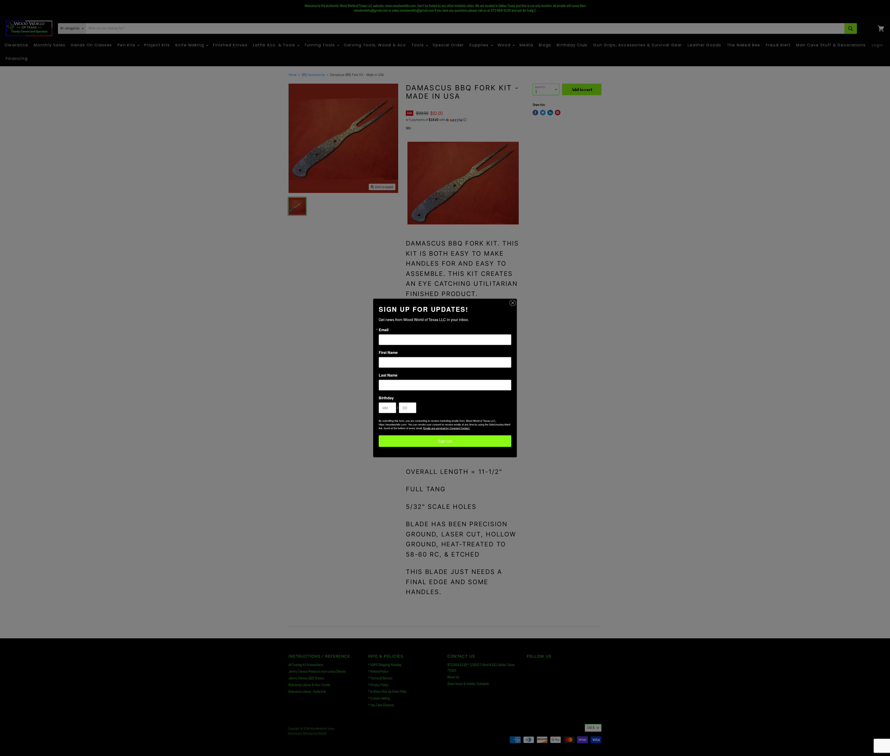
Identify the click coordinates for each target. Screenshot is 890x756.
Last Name (388, 375)
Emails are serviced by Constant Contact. (446, 428)
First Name (388, 352)
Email (383, 330)
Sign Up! (445, 441)
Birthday (386, 398)
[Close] (512, 303)
